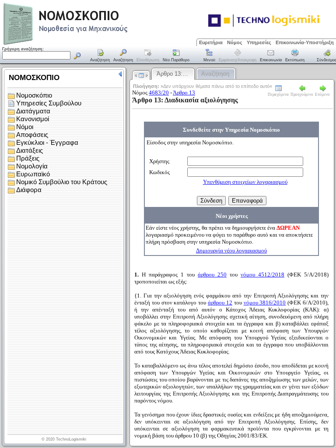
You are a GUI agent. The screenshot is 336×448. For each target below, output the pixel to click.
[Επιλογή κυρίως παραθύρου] (100, 56)
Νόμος (234, 42)
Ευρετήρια (211, 42)
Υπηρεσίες (259, 42)
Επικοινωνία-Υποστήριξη (305, 42)
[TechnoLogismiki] (100, 43)
